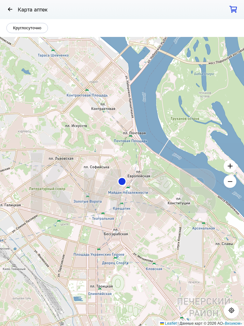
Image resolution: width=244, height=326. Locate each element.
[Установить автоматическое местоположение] (231, 310)
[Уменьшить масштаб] (230, 181)
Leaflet (170, 323)
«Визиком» (232, 323)
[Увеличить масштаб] (230, 166)
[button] (122, 181)
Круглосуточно (27, 27)
